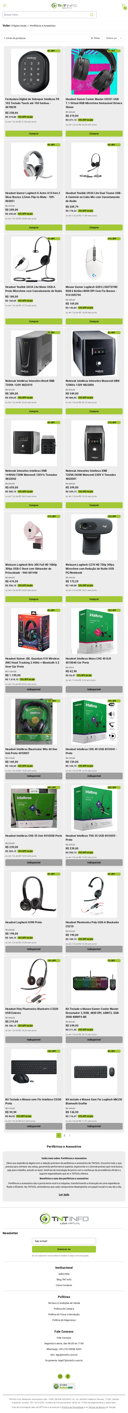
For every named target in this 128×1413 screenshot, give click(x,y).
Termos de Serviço (97, 1407)
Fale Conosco (64, 1337)
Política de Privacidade (73, 1407)
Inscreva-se (64, 1249)
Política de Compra (64, 1308)
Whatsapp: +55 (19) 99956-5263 (64, 1349)
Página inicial (19, 25)
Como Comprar (64, 1285)
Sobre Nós (64, 1274)
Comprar (34, 133)
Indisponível (33, 689)
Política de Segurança (64, 1320)
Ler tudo (64, 1194)
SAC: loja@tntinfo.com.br (64, 1354)
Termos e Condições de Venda (64, 1303)
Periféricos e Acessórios (43, 25)
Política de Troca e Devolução (64, 1314)
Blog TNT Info (64, 1279)
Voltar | (7, 25)
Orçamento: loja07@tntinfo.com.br (64, 1360)
